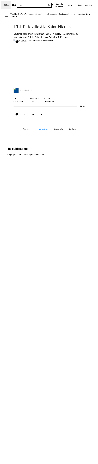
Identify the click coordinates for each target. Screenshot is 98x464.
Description (27, 129)
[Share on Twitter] (33, 114)
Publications (43, 129)
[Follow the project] (17, 114)
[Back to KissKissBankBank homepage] (14, 5)
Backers (72, 129)
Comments (58, 129)
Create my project (84, 5)
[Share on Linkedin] (41, 114)
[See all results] (49, 5)
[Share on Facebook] (25, 114)
